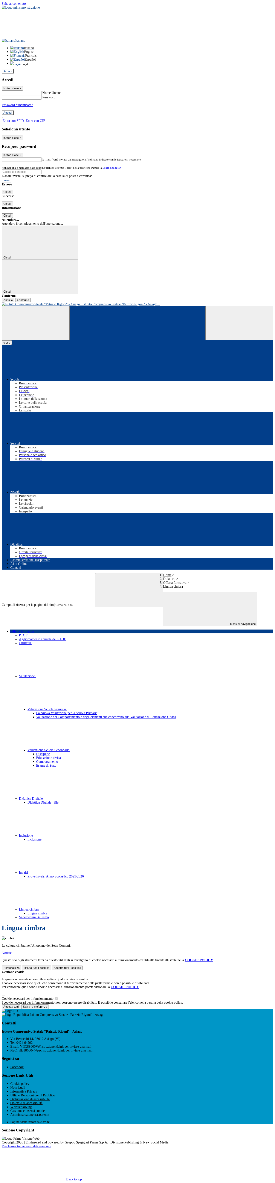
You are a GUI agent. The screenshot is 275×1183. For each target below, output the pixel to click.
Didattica (169, 579)
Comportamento (47, 761)
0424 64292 (24, 1042)
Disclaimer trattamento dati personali (26, 1146)
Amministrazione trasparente (29, 1114)
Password (48, 97)
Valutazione (27, 676)
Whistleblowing (21, 1107)
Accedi (7, 71)
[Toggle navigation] (36, 323)
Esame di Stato (46, 765)
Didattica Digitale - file (43, 802)
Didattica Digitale (31, 798)
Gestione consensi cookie (27, 1111)
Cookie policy (19, 1083)
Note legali (17, 1087)
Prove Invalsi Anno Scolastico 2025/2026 (56, 876)
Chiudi (7, 192)
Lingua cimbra (29, 909)
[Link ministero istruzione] (21, 7)
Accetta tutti (67, 967)
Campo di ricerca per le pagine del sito (28, 605)
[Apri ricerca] (239, 323)
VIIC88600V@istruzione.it (55, 1046)
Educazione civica (48, 758)
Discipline (43, 754)
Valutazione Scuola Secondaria (49, 750)
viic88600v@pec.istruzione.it (55, 1050)
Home (167, 575)
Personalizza (11, 967)
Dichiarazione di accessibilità (30, 1099)
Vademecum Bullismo (34, 917)
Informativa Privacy (23, 1091)
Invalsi (24, 872)
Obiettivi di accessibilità (26, 1103)
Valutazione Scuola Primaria (47, 709)
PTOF (23, 635)
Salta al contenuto (14, 3)
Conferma (23, 300)
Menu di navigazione (242, 623)
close (6, 342)
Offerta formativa (174, 582)
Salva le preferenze (35, 1006)
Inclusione (26, 835)
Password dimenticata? (17, 105)
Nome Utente (51, 93)
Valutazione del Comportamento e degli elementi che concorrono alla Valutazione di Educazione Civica (106, 717)
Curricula (25, 643)
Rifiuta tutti (36, 967)
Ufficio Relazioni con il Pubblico (32, 1095)
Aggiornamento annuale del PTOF (42, 639)
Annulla (8, 300)
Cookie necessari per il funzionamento (28, 998)
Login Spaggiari (111, 167)
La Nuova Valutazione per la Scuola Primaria (66, 713)
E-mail (46, 159)
